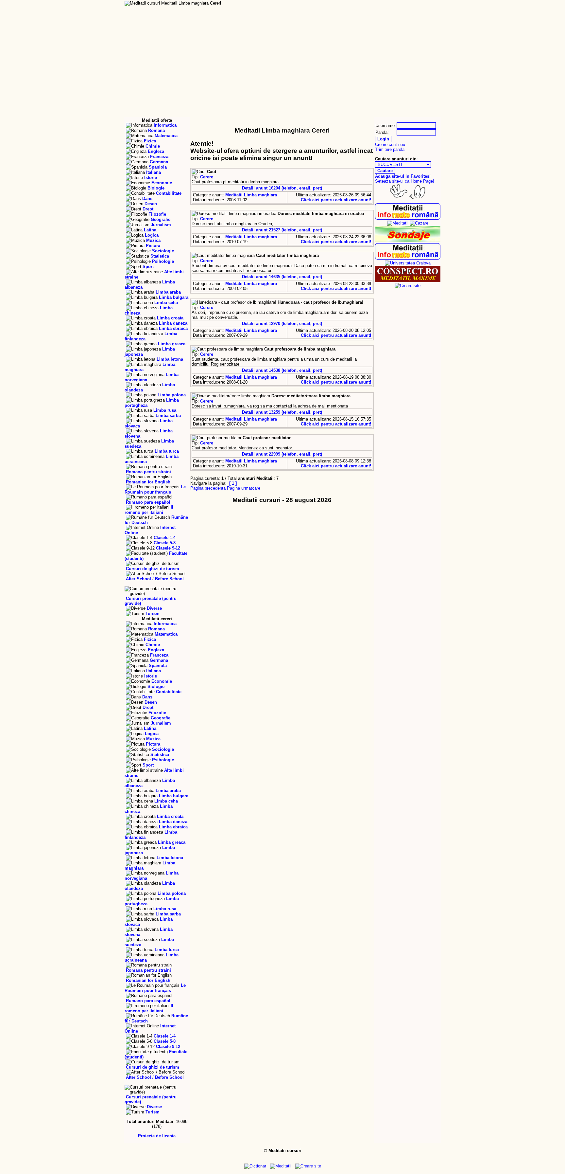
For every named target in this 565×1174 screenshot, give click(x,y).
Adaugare (156, 15)
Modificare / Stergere (191, 15)
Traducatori (271, 15)
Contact (429, 9)
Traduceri (233, 9)
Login (336, 9)
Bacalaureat (264, 9)
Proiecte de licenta (157, 1135)
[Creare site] (407, 285)
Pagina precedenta (208, 488)
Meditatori (248, 15)
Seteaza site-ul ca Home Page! (404, 181)
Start (134, 15)
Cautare (294, 15)
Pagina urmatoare (243, 488)
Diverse (408, 15)
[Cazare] (419, 223)
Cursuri (159, 9)
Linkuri (430, 15)
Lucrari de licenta (195, 9)
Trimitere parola (389, 149)
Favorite (226, 15)
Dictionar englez (303, 9)
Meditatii (136, 9)
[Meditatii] (397, 223)
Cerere (206, 176)
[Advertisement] (282, 68)
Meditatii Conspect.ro (388, 9)
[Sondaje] (407, 240)
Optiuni (364, 15)
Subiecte (387, 15)
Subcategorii (319, 15)
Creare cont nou (390, 144)
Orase (343, 15)
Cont (351, 9)
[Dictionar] (407, 280)
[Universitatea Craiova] (408, 263)
